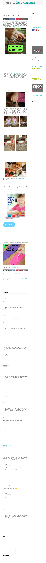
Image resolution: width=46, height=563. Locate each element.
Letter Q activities (24, 274)
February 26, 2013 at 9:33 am (6, 366)
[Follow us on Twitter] (35, 30)
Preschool (11, 273)
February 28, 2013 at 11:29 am (6, 316)
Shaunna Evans (16, 267)
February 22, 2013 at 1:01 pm (6, 446)
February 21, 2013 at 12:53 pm (8, 494)
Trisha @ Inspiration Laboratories (8, 445)
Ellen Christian (5, 417)
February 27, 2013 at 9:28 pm (7, 355)
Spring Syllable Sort (36, 97)
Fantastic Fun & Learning (23, 2)
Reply (4, 301)
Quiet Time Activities (17, 273)
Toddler (20, 273)
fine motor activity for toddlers (19, 274)
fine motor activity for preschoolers (13, 274)
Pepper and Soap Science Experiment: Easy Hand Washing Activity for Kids (37, 79)
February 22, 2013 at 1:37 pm (7, 465)
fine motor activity (7, 274)
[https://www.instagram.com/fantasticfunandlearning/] (38, 30)
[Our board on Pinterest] (36, 30)
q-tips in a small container (15, 26)
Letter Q (9, 273)
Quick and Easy (13, 273)
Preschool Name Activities (36, 68)
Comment (5, 539)
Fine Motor (7, 273)
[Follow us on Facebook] (33, 30)
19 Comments (9, 16)
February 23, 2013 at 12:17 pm (8, 426)
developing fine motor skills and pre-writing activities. (17, 243)
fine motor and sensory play (21, 178)
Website (4, 552)
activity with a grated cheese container (17, 73)
